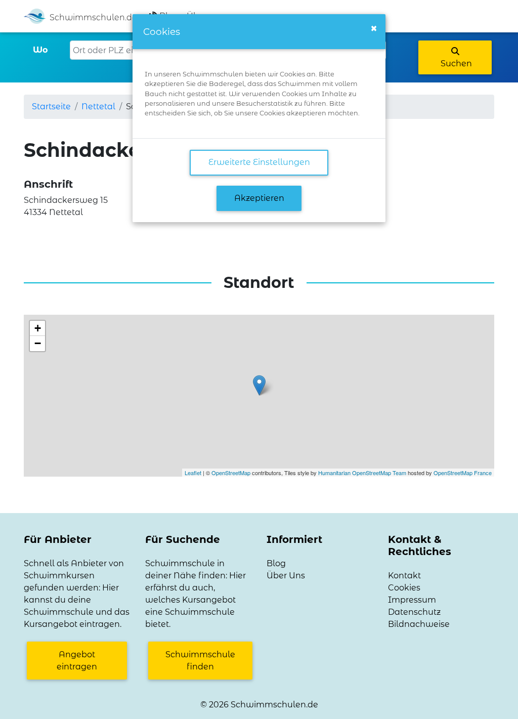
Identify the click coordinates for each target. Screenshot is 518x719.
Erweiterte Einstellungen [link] (259, 162)
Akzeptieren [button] (259, 198)
